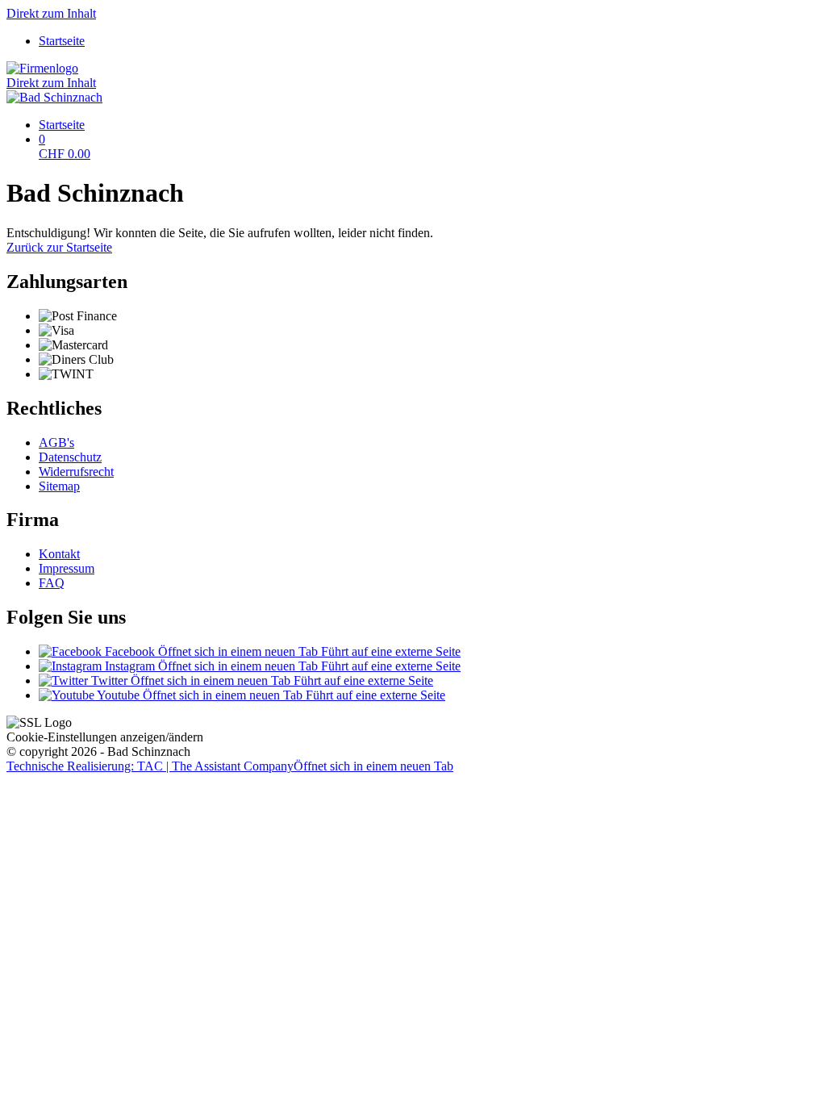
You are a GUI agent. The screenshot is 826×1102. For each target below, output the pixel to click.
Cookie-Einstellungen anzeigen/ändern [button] (104, 737)
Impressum (66, 568)
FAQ (52, 583)
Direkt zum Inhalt (51, 13)
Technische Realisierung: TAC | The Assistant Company (229, 766)
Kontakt (59, 554)
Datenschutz (70, 457)
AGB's (56, 442)
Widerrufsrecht (76, 471)
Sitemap (59, 486)
